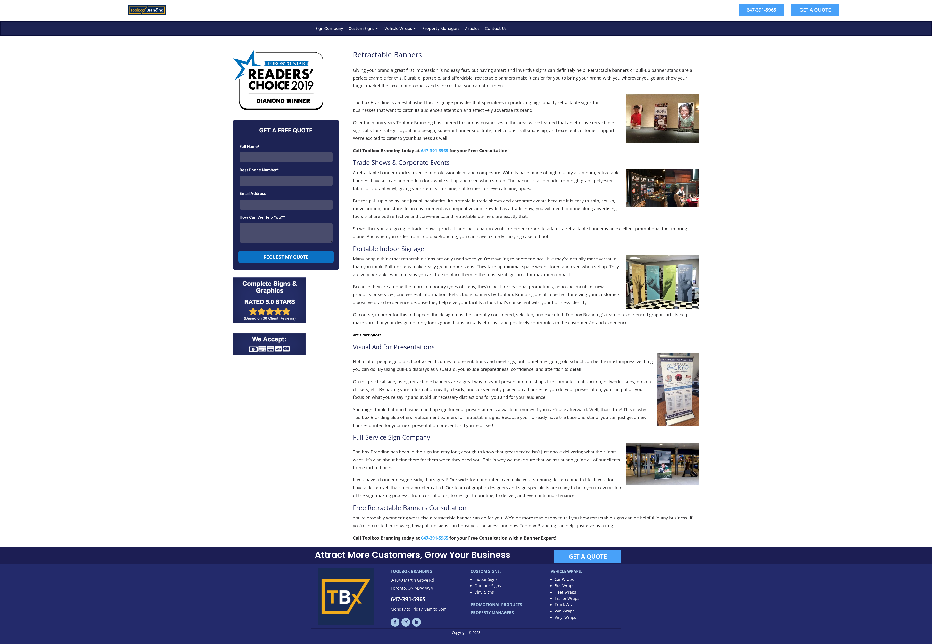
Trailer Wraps (567, 598)
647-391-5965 (761, 10)
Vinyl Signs (484, 592)
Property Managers (441, 28)
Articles (472, 28)
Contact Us (496, 28)
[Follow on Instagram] (405, 622)
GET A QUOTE (815, 10)
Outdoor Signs (487, 585)
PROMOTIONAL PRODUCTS (496, 604)
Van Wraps (564, 611)
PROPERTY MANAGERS (492, 612)
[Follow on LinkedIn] (416, 622)
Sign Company (329, 28)
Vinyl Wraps (565, 617)
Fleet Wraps (565, 592)
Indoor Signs (486, 579)
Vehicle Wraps (398, 28)
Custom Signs (361, 28)
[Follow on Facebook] (395, 622)
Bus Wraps (564, 585)
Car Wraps (564, 579)
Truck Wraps (566, 604)
